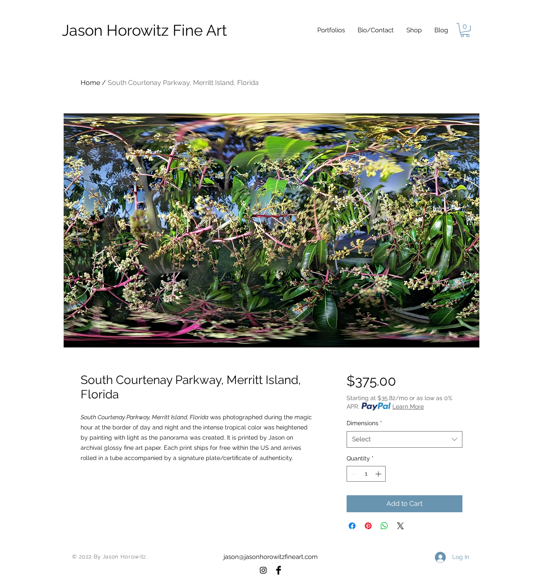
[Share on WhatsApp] (384, 526)
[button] (331, 30)
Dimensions (364, 423)
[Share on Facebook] (352, 526)
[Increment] (379, 473)
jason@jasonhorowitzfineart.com (271, 557)
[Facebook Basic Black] (278, 570)
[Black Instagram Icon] (263, 570)
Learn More (408, 406)
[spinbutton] (366, 473)
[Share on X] (400, 526)
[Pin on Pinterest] (368, 526)
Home (90, 83)
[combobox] (404, 439)
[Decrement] (353, 473)
